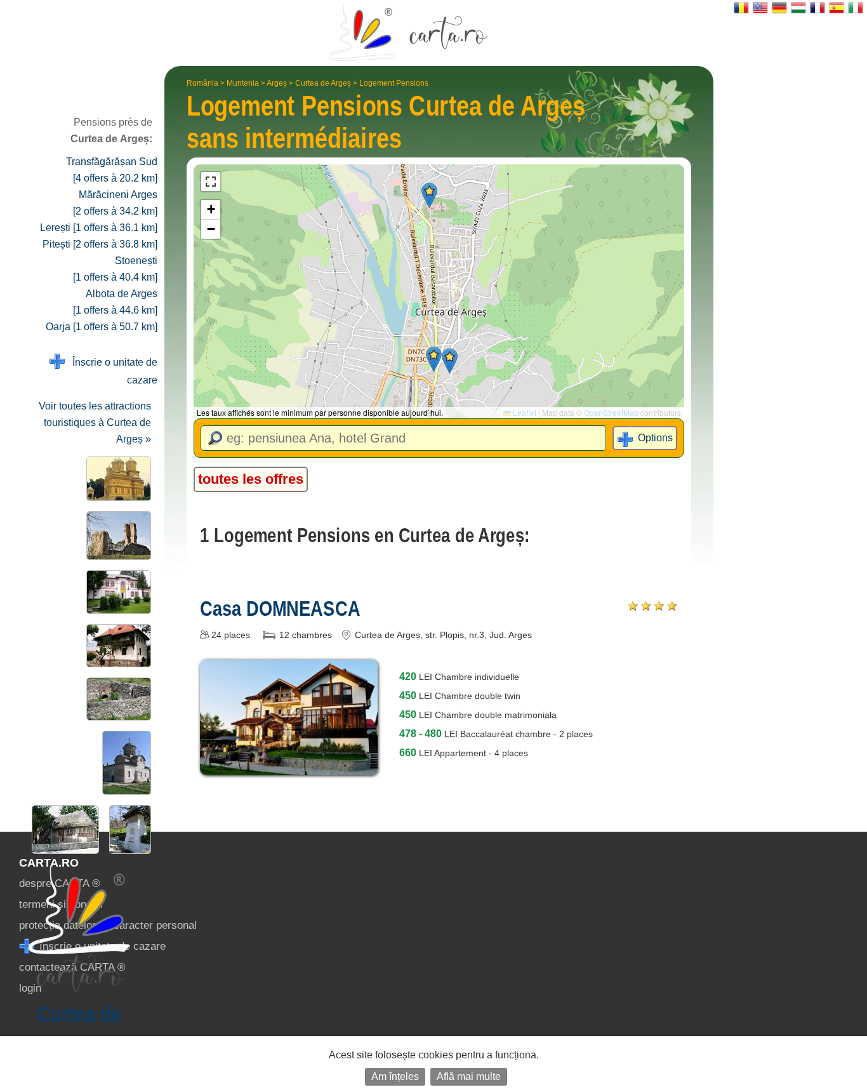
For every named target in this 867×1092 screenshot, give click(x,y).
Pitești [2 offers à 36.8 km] (100, 244)
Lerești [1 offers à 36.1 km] (98, 227)
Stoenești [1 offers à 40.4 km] (115, 269)
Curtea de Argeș (323, 83)
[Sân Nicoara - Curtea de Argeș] (116, 535)
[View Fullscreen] (210, 181)
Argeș (277, 83)
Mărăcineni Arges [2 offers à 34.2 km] (115, 202)
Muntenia (243, 83)
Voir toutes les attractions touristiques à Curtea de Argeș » (95, 422)
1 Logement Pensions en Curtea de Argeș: (365, 535)
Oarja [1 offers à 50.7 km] (101, 326)
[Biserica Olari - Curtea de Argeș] (62, 829)
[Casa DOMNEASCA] (289, 766)
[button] (429, 195)
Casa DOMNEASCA (280, 608)
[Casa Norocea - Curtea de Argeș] (116, 645)
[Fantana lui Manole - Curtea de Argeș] (127, 829)
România (202, 83)
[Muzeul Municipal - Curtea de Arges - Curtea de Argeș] (116, 592)
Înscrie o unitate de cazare (111, 371)
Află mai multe (469, 1076)
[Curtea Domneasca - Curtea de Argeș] (116, 699)
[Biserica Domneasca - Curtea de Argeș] (124, 763)
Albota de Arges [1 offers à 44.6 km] (115, 302)
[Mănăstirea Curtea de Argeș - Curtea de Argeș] (116, 478)
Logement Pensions (393, 83)
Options (655, 437)
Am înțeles (395, 1076)
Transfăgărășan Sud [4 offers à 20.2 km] (111, 169)
